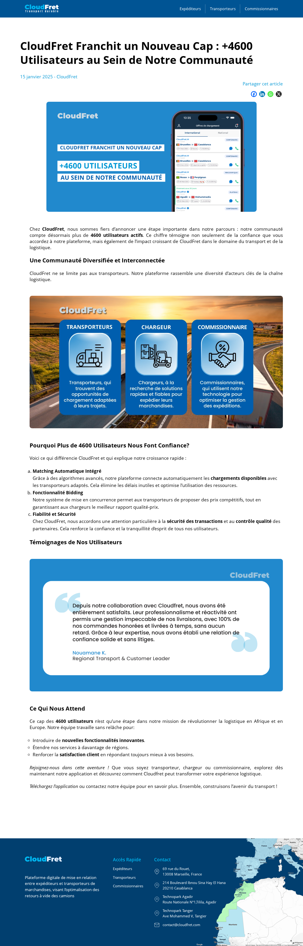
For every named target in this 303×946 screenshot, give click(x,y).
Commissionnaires (261, 8)
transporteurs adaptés (64, 485)
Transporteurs (223, 8)
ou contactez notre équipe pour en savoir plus (103, 786)
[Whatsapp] (270, 94)
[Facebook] (254, 94)
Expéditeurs (190, 8)
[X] (279, 94)
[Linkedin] (262, 94)
